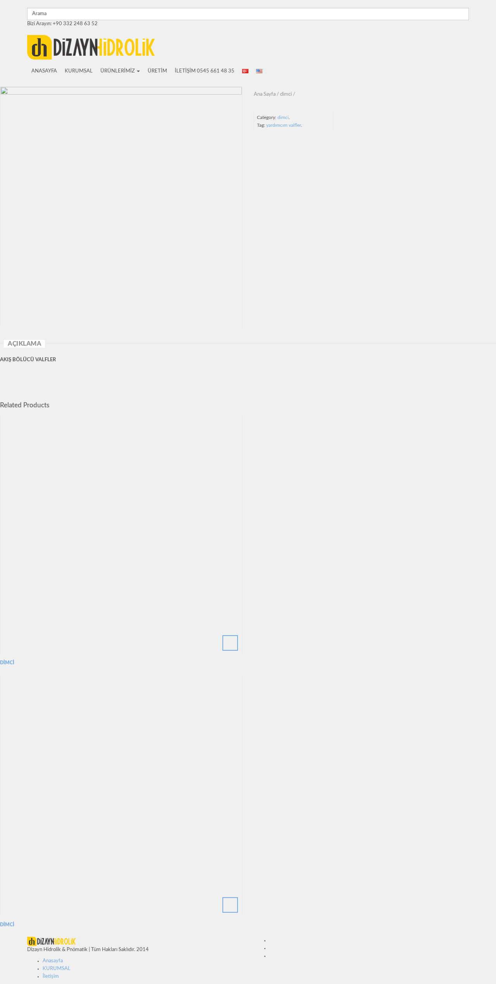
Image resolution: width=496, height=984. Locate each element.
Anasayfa (53, 960)
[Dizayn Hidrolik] (91, 46)
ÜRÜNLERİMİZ (118, 71)
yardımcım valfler (283, 125)
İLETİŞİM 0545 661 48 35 (204, 71)
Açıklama (24, 344)
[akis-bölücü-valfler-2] (121, 207)
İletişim (51, 976)
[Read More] (121, 534)
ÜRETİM (157, 71)
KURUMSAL (79, 71)
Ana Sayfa (265, 94)
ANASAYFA (44, 71)
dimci (286, 94)
